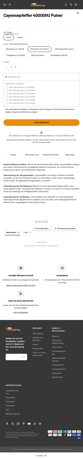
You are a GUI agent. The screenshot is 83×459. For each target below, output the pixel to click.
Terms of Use (57, 347)
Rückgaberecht (58, 365)
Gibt (7, 410)
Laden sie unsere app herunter (39, 354)
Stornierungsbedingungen (58, 359)
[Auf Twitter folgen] (12, 423)
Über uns (55, 336)
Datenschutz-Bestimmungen (58, 341)
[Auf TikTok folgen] (34, 423)
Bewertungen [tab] (11, 232)
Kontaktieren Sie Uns (12, 392)
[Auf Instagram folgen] (18, 423)
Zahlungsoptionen (59, 369)
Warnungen (70, 155)
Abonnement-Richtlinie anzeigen (24, 112)
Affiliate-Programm (13, 414)
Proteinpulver (38, 348)
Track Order (10, 406)
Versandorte (56, 373)
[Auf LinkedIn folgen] (40, 423)
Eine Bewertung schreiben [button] (66, 228)
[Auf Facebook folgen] (7, 423)
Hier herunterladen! (20, 312)
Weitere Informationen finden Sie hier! (20, 285)
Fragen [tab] (25, 232)
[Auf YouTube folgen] (29, 423)
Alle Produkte (38, 333)
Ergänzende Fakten (51, 155)
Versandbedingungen (59, 352)
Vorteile (13, 155)
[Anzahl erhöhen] (15, 67)
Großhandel (10, 402)
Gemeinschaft (57, 377)
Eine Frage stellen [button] (42, 228)
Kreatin (35, 344)
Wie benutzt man (32, 155)
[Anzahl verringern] (7, 67)
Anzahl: (6, 62)
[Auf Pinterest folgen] (23, 423)
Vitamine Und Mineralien (38, 339)
